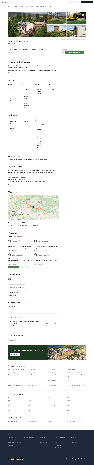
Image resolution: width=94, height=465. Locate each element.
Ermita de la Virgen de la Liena (73, 372)
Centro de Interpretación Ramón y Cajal (75, 383)
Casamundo (74, 442)
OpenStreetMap (56, 219)
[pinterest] (82, 459)
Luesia (49, 397)
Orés (9, 400)
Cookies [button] (57, 442)
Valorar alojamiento (24, 266)
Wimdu (72, 440)
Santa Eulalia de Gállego (33, 408)
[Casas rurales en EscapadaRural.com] (6, 2)
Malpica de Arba (11, 408)
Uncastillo (10, 405)
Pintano (68, 410)
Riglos (68, 408)
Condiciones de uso (60, 437)
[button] (31, 207)
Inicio (45, 2)
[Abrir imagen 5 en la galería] (76, 31)
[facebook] (66, 459)
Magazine (66, 2)
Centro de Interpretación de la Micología (36, 378)
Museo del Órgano (71, 369)
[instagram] (69, 459)
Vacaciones (42, 440)
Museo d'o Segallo (12, 372)
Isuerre (29, 405)
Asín (29, 403)
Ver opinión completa (12, 250)
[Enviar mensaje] (63, 52)
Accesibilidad (58, 445)
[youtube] (78, 459)
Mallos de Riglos (31, 372)
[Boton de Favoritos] (83, 15)
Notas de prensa (12, 440)
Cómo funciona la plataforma (62, 447)
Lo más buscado (43, 442)
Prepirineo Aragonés (32, 421)
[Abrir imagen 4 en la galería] (56, 31)
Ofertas (60, 2)
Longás (49, 400)
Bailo (48, 410)
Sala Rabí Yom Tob (51, 369)
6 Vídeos (82, 35)
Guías (56, 2)
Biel (9, 397)
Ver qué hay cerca (13, 45)
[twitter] (72, 459)
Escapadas (42, 437)
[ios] (19, 459)
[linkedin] (85, 459)
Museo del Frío (31, 374)
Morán (68, 405)
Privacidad (57, 440)
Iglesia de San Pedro (12, 383)
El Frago (68, 397)
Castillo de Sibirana (32, 369)
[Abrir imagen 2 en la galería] (56, 18)
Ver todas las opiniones (13, 266)
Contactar (10, 445)
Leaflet (47, 219)
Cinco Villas (50, 421)
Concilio (49, 408)
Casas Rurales (50, 2)
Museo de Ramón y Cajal (53, 385)
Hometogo (73, 437)
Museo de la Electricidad (13, 374)
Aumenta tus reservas (29, 437)
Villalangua (69, 400)
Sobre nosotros (12, 437)
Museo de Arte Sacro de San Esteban (16, 369)
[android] (12, 459)
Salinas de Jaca (11, 403)
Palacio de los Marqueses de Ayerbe (16, 385)
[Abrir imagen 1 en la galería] (27, 24)
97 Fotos (75, 35)
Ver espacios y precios (74, 52)
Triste (29, 410)
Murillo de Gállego (71, 403)
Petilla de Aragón (51, 405)
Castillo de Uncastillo (52, 374)
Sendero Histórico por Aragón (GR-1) (75, 421)
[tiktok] (75, 459)
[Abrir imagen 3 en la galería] (76, 18)
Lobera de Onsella (51, 403)
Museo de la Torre (12, 378)
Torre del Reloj (50, 383)
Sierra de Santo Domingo (13, 421)
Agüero (29, 400)
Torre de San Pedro (32, 383)
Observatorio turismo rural (14, 442)
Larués (9, 410)
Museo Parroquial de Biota (33, 385)
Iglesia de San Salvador (52, 372)
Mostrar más (11, 72)
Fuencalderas (31, 397)
